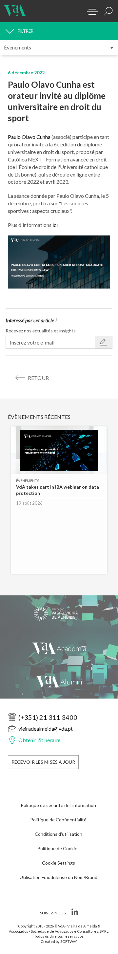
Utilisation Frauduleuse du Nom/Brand (58, 877)
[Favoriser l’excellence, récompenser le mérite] (59, 648)
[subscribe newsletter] (103, 342)
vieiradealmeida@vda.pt (45, 728)
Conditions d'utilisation (58, 834)
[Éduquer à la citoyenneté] (59, 613)
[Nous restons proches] (59, 682)
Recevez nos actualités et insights (41, 330)
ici (55, 225)
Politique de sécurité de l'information (58, 805)
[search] (108, 11)
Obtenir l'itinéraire (39, 740)
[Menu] (90, 9)
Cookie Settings (58, 863)
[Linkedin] (74, 913)
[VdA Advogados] (15, 8)
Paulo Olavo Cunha (29, 137)
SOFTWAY (68, 941)
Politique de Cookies (58, 848)
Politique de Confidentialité (58, 819)
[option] (59, 503)
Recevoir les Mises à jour (43, 762)
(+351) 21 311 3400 (47, 717)
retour (38, 378)
